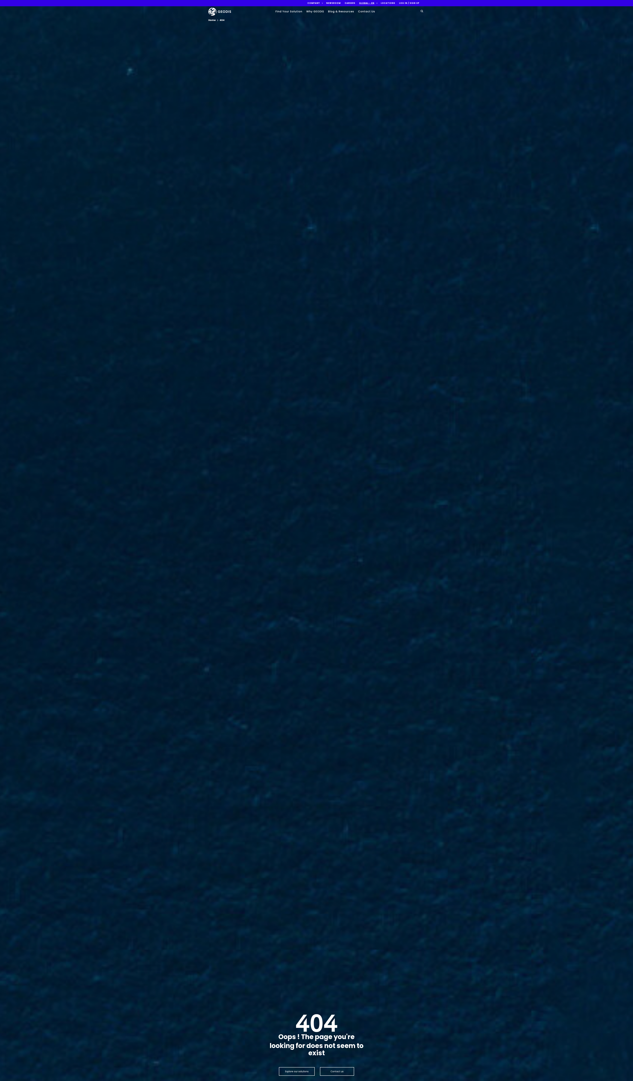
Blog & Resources (341, 11)
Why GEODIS (315, 11)
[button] (313, 3)
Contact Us (366, 11)
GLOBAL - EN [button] (366, 3)
